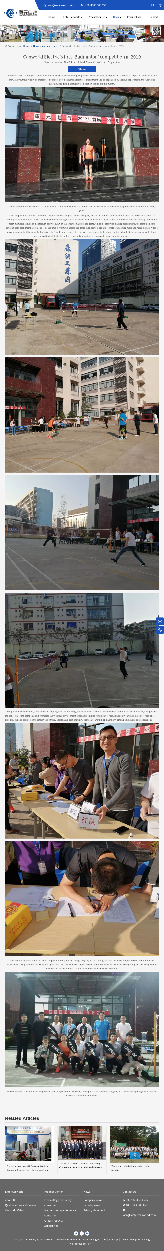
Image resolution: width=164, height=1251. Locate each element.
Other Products (53, 1220)
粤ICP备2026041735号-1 (82, 1244)
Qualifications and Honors (20, 1205)
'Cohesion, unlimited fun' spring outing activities (130, 1168)
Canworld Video (14, 1210)
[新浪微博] (76, 1233)
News (116, 16)
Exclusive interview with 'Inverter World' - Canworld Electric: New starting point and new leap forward (28, 1168)
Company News (93, 1200)
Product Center (96, 16)
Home (51, 16)
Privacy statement (94, 1210)
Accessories (51, 1226)
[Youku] (82, 1233)
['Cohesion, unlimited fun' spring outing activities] (134, 1144)
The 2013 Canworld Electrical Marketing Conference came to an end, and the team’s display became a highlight (81, 1165)
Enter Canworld (71, 16)
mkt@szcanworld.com (60, 5)
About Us (10, 1200)
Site (117, 62)
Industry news (92, 1205)
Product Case (134, 16)
